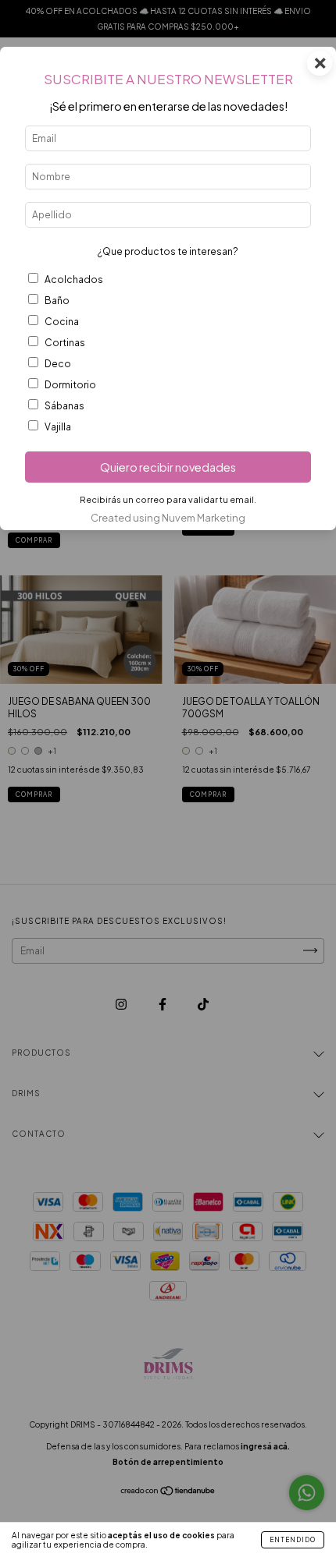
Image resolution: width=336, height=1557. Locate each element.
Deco (58, 364)
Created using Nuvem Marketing (168, 517)
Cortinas (65, 343)
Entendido (293, 1540)
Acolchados (74, 279)
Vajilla (58, 427)
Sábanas (64, 406)
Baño (57, 300)
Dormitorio (70, 385)
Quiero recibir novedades (168, 467)
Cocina (62, 321)
